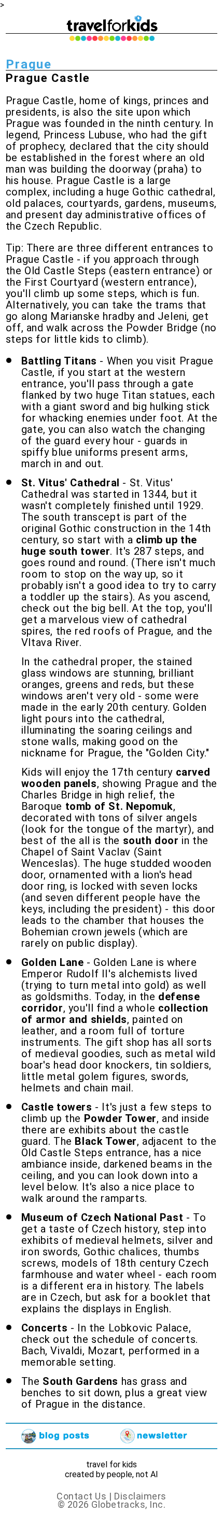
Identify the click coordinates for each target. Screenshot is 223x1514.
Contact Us (81, 1496)
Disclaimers (140, 1496)
